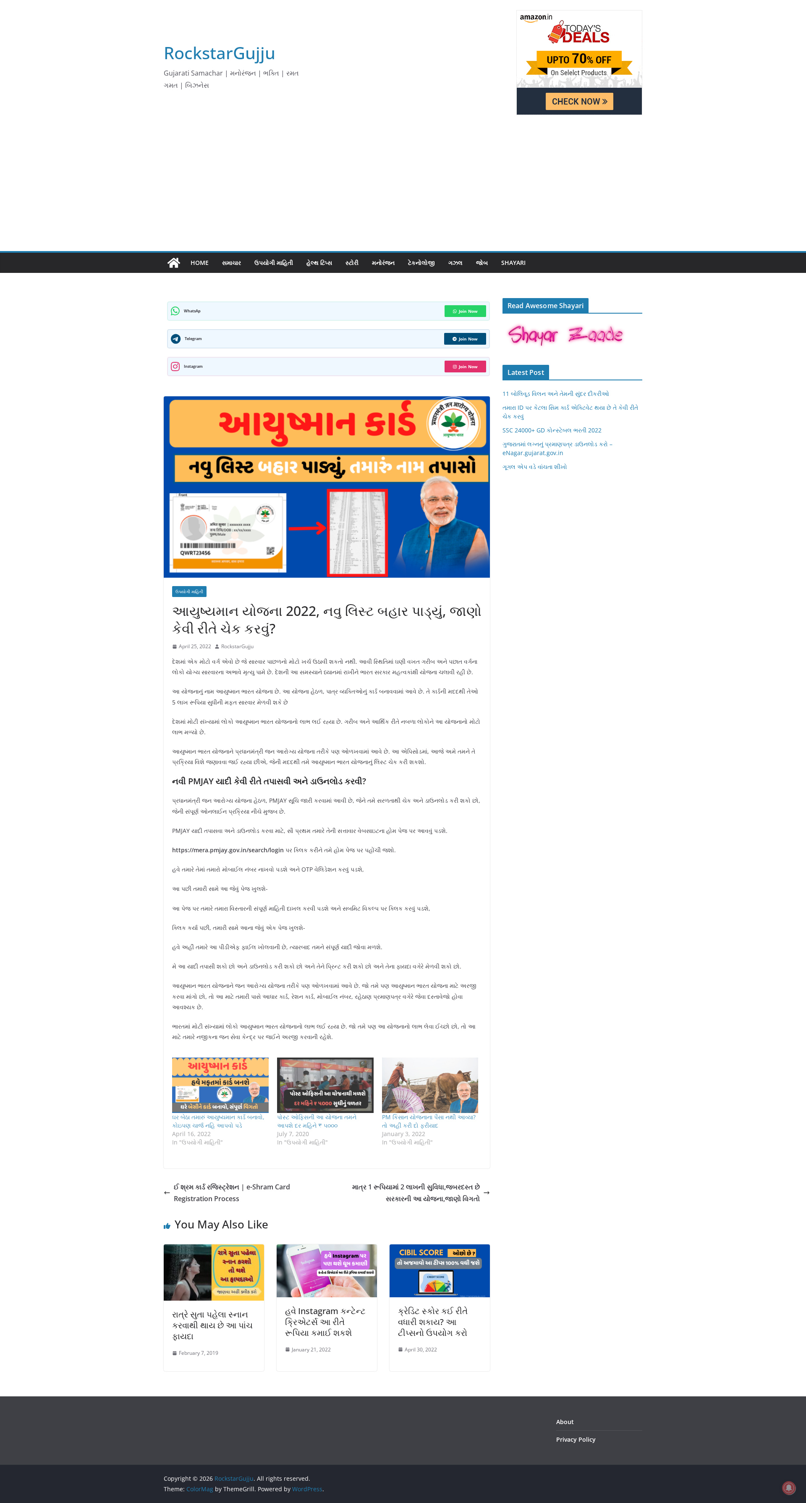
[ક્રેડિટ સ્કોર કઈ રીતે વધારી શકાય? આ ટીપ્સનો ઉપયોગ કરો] (440, 1250)
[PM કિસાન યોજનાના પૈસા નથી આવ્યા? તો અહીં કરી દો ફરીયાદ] (430, 1085)
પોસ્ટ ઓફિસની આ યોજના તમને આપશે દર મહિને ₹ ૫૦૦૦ (316, 1121)
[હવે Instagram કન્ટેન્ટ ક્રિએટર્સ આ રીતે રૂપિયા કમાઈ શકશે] (327, 1250)
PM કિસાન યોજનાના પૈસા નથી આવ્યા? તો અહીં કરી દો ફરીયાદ (429, 1121)
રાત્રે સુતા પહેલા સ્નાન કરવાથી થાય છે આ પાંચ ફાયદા (212, 1325)
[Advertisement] (403, 188)
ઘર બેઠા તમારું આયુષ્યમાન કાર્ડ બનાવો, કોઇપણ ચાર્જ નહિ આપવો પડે (218, 1121)
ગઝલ (455, 263)
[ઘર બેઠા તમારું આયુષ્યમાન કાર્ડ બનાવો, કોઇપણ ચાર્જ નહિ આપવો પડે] (220, 1085)
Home (200, 263)
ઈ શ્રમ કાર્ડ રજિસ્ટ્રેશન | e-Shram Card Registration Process (232, 1193)
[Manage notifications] (789, 1488)
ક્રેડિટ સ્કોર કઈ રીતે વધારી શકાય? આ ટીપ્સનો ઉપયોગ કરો (433, 1321)
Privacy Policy (576, 1439)
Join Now (468, 311)
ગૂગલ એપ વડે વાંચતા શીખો (534, 467)
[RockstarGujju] (174, 263)
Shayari (513, 263)
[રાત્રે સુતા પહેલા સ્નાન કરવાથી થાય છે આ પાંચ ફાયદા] (214, 1250)
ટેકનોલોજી (421, 263)
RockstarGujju (219, 52)
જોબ (482, 263)
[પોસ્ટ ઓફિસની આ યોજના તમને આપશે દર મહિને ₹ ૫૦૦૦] (325, 1085)
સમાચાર (231, 263)
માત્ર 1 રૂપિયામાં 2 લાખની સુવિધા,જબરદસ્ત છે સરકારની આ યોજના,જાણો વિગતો (416, 1193)
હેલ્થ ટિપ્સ (319, 263)
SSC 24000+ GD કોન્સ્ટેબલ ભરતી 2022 (552, 430)
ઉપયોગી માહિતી (273, 263)
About (565, 1422)
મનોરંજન (383, 263)
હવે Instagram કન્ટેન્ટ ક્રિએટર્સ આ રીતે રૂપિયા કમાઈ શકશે (325, 1321)
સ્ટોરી (352, 263)
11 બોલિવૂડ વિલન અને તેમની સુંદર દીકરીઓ (555, 394)
